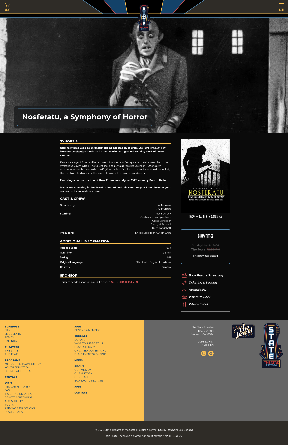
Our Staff (81, 377)
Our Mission (83, 369)
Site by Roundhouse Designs (175, 429)
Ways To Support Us (88, 343)
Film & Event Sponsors (90, 354)
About (79, 366)
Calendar (11, 341)
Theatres (12, 347)
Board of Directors (88, 380)
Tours (9, 404)
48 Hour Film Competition (23, 363)
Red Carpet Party (17, 386)
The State (11, 350)
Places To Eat (14, 411)
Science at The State (19, 371)
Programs (12, 360)
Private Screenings (18, 397)
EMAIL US (208, 345)
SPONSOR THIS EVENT (125, 282)
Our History (83, 373)
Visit (8, 383)
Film (8, 330)
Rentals (11, 377)
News (78, 360)
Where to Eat (198, 304)
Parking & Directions (20, 408)
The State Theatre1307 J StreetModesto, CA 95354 (202, 331)
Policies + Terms (146, 429)
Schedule (12, 326)
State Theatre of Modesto (120, 429)
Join (77, 326)
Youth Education (17, 367)
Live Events (13, 333)
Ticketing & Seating (203, 282)
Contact (80, 392)
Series (9, 337)
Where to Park (199, 297)
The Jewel (12, 354)
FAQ (7, 390)
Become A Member (87, 330)
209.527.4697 (206, 341)
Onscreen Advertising (90, 350)
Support (80, 336)
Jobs (78, 386)
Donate (79, 339)
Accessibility (197, 289)
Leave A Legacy (84, 347)
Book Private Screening (206, 275)
